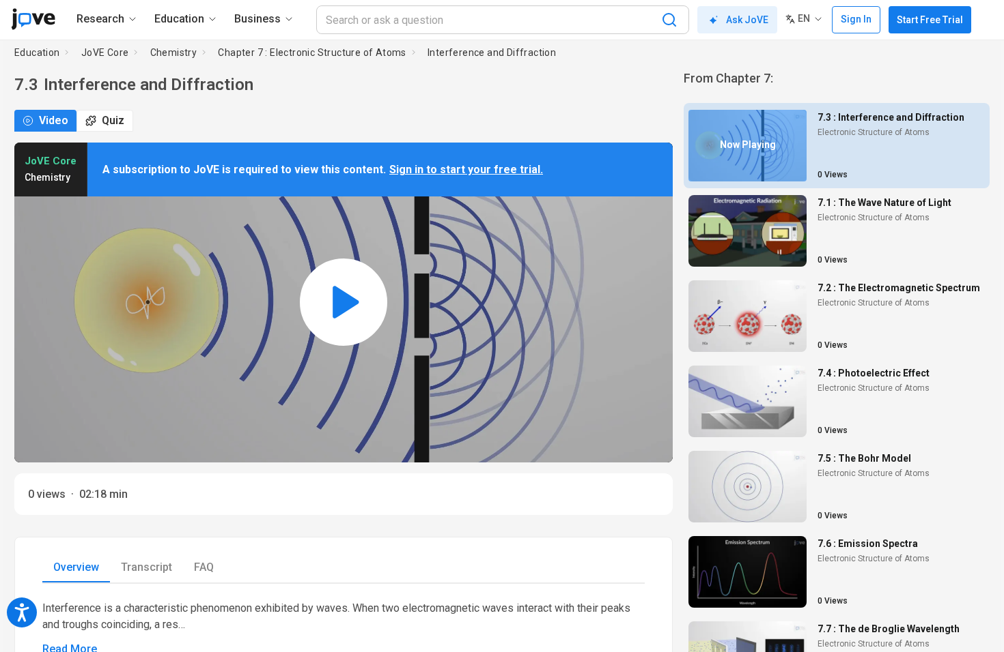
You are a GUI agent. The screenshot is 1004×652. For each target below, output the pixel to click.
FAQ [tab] (204, 567)
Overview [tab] (76, 567)
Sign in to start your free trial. (466, 169)
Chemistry (173, 52)
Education (37, 52)
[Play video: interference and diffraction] (343, 302)
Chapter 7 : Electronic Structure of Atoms (312, 52)
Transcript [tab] (146, 567)
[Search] (669, 19)
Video (53, 120)
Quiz (113, 120)
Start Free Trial (930, 19)
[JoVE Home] (33, 19)
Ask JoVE (747, 19)
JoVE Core (105, 52)
